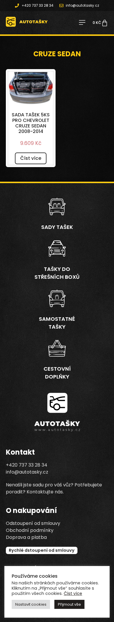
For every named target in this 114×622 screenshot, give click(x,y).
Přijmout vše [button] (69, 604)
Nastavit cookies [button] (30, 604)
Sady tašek (57, 227)
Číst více (30, 158)
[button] (82, 23)
